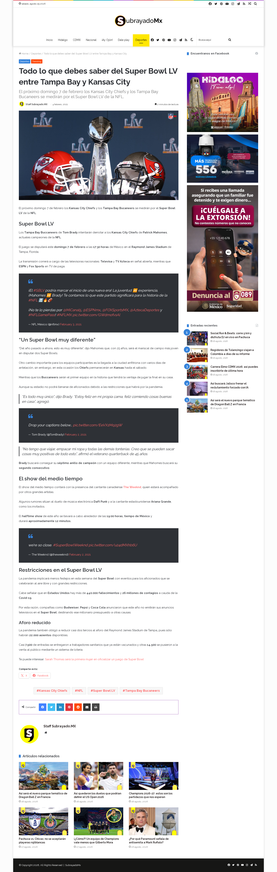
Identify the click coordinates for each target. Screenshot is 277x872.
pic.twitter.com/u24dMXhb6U (113, 545)
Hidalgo (63, 39)
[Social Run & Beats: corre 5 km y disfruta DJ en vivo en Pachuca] (197, 338)
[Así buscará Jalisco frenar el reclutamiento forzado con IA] (197, 389)
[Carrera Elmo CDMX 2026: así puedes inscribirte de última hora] (197, 372)
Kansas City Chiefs (53, 690)
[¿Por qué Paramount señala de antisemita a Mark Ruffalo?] (153, 821)
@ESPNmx (91, 310)
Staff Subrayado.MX (36, 104)
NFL (80, 690)
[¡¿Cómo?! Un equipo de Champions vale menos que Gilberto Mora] (98, 821)
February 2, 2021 (75, 434)
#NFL (32, 300)
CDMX (77, 39)
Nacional (91, 39)
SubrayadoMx (73, 865)
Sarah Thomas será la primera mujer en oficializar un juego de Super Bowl (94, 659)
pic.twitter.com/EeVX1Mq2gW (97, 425)
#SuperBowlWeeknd (70, 545)
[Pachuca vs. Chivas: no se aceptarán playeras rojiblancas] (43, 821)
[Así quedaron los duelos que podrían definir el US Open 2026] (98, 776)
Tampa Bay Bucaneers (142, 690)
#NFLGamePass (41, 315)
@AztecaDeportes (144, 310)
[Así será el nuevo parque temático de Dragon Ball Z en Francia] (43, 776)
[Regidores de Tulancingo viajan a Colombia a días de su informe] (197, 355)
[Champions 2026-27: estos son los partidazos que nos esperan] (153, 776)
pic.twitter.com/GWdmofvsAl (96, 315)
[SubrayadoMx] (138, 21)
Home (24, 53)
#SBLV (38, 290)
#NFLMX (64, 315)
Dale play (124, 39)
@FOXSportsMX (115, 310)
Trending (36, 61)
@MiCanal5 (72, 310)
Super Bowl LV (104, 690)
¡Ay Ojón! (107, 39)
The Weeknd (132, 487)
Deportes (141, 39)
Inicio (49, 39)
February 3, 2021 (70, 324)
